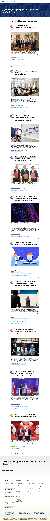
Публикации (39, 491)
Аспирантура (18, 491)
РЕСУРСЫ (39, 480)
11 (28, 452)
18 (15, 453)
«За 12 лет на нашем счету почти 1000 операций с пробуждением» (26, 72)
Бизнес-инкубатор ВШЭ (19, 496)
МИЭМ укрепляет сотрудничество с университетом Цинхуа (26, 27)
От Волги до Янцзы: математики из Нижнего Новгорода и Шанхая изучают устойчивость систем (26, 198)
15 (35, 452)
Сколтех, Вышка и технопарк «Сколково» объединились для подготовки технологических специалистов (25, 332)
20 (18, 453)
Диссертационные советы (31, 486)
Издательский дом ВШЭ (41, 483)
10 (26, 452)
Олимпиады (17, 485)
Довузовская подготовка (20, 483)
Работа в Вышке (6, 508)
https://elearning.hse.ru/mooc (38, 512)
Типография (39, 486)
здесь (9, 518)
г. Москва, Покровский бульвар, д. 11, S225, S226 (24, 462)
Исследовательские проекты (31, 483)
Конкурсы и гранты (30, 491)
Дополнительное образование (20, 493)
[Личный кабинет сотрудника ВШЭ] (45, 1)
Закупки (5, 490)
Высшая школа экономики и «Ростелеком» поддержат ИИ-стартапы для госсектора (25, 373)
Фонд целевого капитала (8, 494)
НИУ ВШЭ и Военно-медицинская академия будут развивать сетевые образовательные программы (25, 118)
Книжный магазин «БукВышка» (42, 485)
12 (30, 452)
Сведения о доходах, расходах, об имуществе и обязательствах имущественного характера (8, 499)
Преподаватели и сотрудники (9, 487)
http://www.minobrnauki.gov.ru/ (9, 512)
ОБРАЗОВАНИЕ (18, 480)
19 (17, 453)
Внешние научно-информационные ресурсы (31, 493)
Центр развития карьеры (19, 494)
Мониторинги (29, 485)
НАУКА (28, 480)
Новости (24, 0)
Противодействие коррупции (9, 496)
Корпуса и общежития (8, 489)
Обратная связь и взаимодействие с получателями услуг (19, 500)
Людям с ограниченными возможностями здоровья (8, 505)
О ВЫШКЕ (6, 480)
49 (22, 453)
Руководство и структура (8, 483)
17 (13, 453)
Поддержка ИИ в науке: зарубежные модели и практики (26, 243)
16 (11, 453)
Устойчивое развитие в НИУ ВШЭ (9, 485)
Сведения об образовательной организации (9, 503)
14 (33, 452)
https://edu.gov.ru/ (22, 512)
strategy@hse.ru (7, 470)
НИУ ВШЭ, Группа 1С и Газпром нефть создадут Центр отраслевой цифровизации (25, 158)
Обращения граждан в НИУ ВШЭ (8, 493)
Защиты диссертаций (30, 488)
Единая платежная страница (8, 507)
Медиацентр (40, 488)
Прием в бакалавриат (19, 486)
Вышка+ (17, 488)
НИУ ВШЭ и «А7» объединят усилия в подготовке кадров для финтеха (26, 416)
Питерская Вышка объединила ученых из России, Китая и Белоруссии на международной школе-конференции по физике (25, 284)
